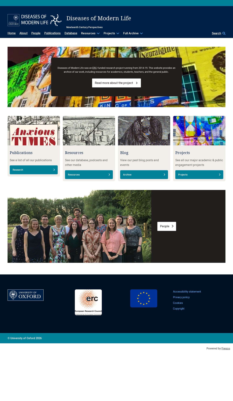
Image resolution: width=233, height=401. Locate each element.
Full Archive (131, 33)
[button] (217, 33)
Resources (88, 33)
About (23, 33)
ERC (94, 67)
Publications (52, 33)
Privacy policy (181, 297)
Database (70, 33)
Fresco (226, 348)
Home (12, 33)
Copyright (178, 308)
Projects (109, 33)
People (35, 33)
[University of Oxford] (13, 20)
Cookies (178, 303)
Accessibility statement (187, 291)
